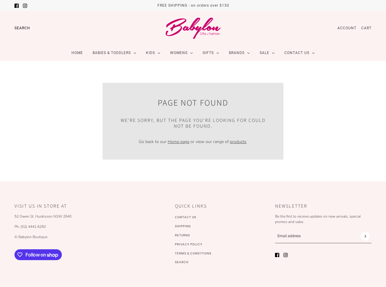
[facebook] (16, 5)
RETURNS (182, 235)
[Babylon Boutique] (193, 28)
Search (22, 28)
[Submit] (365, 236)
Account (346, 28)
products (238, 142)
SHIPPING (183, 226)
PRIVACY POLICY (188, 244)
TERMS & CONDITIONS (193, 253)
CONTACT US (185, 217)
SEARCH (181, 262)
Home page (178, 142)
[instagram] (25, 5)
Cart (366, 28)
